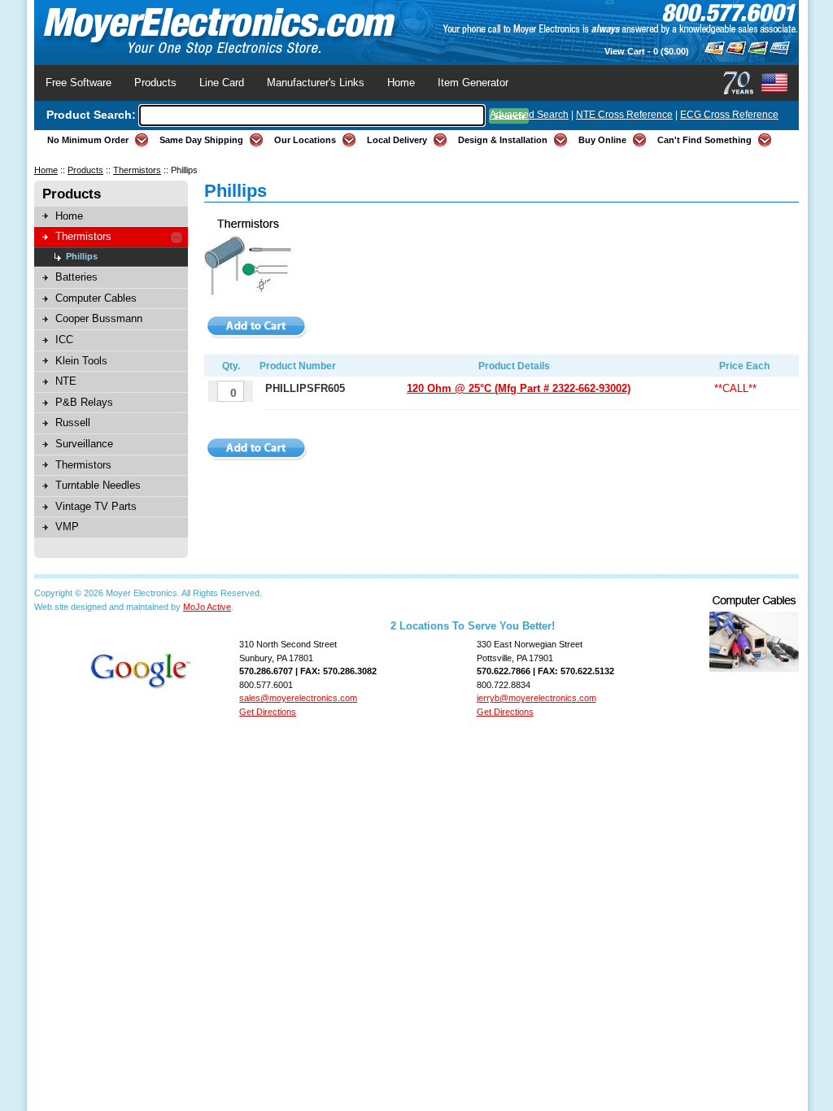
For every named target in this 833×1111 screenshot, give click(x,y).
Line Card (221, 82)
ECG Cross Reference (729, 114)
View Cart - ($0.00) (646, 51)
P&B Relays (84, 402)
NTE (65, 381)
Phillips (82, 256)
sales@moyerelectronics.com (298, 698)
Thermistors (137, 170)
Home (401, 82)
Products (155, 82)
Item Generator (473, 82)
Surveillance (84, 444)
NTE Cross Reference (624, 114)
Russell (72, 422)
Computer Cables (96, 298)
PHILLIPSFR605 (305, 388)
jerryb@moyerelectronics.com (536, 698)
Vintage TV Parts (96, 506)
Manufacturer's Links (315, 82)
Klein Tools (81, 361)
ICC (64, 339)
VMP (67, 527)
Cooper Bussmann (98, 318)
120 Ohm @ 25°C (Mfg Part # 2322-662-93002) (518, 388)
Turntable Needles (98, 485)
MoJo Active (207, 607)
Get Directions (267, 712)
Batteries (76, 277)
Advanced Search (529, 114)
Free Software (78, 82)
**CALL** (735, 388)
